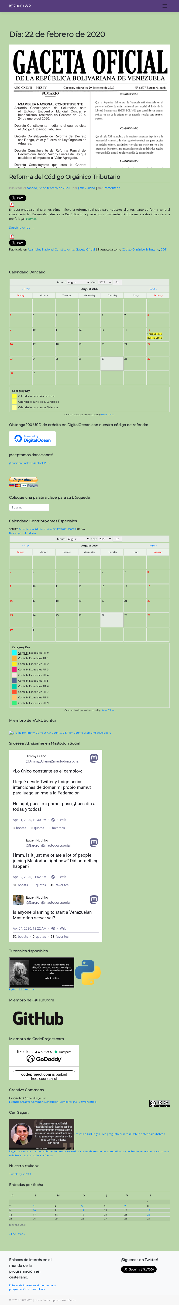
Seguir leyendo (21, 227)
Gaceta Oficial (85, 249)
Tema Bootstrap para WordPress (55, 1300)
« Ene (12, 1234)
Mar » (21, 1234)
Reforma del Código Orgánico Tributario (64, 176)
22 (148, 1214)
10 (34, 1210)
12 (82, 1210)
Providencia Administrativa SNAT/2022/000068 (47, 529)
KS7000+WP (20, 6)
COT (163, 249)
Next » (153, 289)
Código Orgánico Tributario (140, 249)
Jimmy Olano (86, 188)
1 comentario (111, 188)
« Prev (26, 289)
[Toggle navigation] (165, 5)
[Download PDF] (11, 205)
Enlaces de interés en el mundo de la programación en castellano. (32, 1287)
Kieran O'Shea (107, 414)
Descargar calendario (22, 533)
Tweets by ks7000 (20, 1174)
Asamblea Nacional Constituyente (51, 249)
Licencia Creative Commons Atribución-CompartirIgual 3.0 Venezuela (52, 1101)
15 (148, 1210)
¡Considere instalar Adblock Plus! (29, 463)
